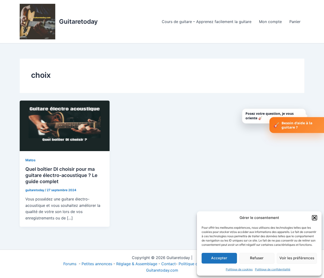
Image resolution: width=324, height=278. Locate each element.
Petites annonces (97, 263)
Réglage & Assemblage (137, 263)
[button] (314, 217)
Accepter (219, 258)
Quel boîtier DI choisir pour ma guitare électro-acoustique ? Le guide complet (61, 175)
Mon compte (270, 21)
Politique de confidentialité (272, 269)
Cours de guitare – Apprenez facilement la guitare (206, 21)
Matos (30, 160)
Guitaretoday (78, 21)
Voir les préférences (296, 258)
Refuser (257, 258)
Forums (70, 263)
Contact (168, 263)
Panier (295, 21)
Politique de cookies (239, 269)
